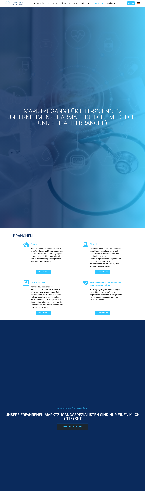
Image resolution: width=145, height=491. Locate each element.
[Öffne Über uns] (57, 3)
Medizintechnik (38, 282)
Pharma (34, 244)
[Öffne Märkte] (89, 3)
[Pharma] (26, 244)
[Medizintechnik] (26, 283)
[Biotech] (85, 244)
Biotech (93, 244)
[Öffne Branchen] (102, 3)
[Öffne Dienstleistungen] (77, 3)
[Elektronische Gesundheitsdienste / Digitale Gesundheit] (85, 283)
